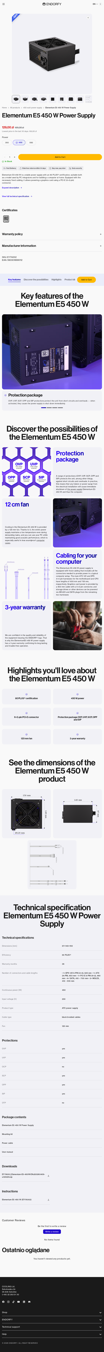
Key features (14, 279)
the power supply (74, 489)
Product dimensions (74, 279)
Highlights (56, 279)
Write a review (52, 1231)
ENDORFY (13, 1343)
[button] (3, 4)
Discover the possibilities (36, 279)
